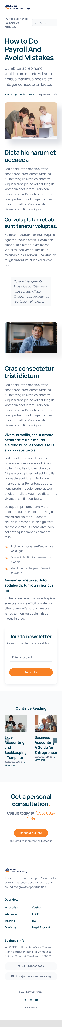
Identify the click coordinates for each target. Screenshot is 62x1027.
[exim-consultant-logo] (17, 6)
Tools (22, 94)
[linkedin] (36, 1000)
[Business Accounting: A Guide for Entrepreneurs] (46, 723)
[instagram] (31, 1000)
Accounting (11, 94)
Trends (30, 94)
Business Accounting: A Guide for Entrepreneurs (47, 745)
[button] (7, 740)
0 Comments (15, 763)
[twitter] (25, 1000)
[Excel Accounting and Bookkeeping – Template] (16, 723)
